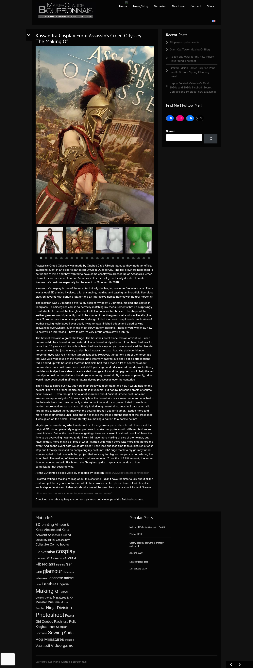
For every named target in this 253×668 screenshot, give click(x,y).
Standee (69, 640)
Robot (51, 626)
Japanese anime (61, 578)
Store (210, 6)
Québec (47, 621)
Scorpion (61, 626)
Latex (38, 584)
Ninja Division (59, 607)
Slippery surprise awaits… (186, 42)
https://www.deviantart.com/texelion (127, 472)
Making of (48, 591)
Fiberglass (45, 564)
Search (170, 131)
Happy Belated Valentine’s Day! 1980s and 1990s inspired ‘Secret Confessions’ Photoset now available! (193, 87)
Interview (41, 578)
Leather (49, 584)
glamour (52, 571)
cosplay (66, 551)
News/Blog (140, 6)
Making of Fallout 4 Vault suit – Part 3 (147, 527)
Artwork (41, 535)
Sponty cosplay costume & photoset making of (146, 544)
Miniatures (59, 597)
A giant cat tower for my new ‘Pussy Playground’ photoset (192, 58)
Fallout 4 (69, 558)
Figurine (60, 564)
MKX (70, 597)
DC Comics (53, 558)
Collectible (42, 544)
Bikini (51, 539)
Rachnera (61, 621)
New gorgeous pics (138, 562)
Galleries (160, 6)
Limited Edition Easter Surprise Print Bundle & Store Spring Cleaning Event (192, 72)
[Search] (210, 138)
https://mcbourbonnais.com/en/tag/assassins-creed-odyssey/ (73, 493)
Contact (196, 6)
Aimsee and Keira (56, 529)
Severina (41, 633)
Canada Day (63, 540)
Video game (62, 645)
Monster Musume (48, 602)
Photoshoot (50, 615)
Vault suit (43, 646)
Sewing (55, 632)
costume (40, 558)
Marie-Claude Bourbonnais (70, 661)
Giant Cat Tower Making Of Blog (190, 49)
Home (123, 6)
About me (178, 6)
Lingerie (63, 584)
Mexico (48, 597)
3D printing (45, 524)
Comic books (59, 544)
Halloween (69, 572)
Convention (45, 552)
